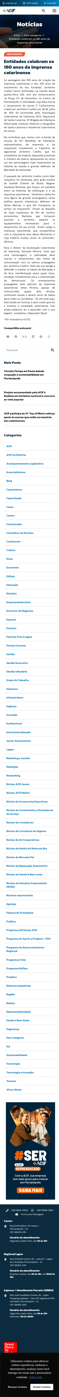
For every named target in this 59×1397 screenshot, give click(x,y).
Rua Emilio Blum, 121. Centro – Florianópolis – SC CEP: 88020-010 (24, 1229)
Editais (10, 576)
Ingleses (11, 706)
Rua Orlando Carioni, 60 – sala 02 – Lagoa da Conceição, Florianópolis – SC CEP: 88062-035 (31, 1262)
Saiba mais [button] (35, 1377)
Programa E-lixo (16, 960)
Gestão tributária (16, 671)
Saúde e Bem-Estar (17, 1020)
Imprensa (12, 689)
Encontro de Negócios (19, 611)
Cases (10, 507)
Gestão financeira (17, 663)
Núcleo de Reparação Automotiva (26, 866)
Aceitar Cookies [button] (42, 1387)
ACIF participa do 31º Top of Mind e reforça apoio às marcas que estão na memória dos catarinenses (29, 417)
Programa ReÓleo (17, 968)
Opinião (11, 904)
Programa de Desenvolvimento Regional (25, 949)
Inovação (12, 715)
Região (10, 994)
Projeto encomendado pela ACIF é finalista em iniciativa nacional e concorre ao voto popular (29, 396)
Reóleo (10, 1003)
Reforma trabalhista (18, 986)
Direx (9, 559)
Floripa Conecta (16, 645)
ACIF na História (16, 455)
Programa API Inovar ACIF (21, 930)
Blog (9, 481)
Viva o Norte (13, 1090)
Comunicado (14, 524)
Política (11, 921)
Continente (13, 541)
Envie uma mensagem (32, 1214)
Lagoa (10, 749)
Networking (13, 775)
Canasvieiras (14, 489)
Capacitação (14, 498)
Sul (8, 1046)
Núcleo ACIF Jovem (17, 784)
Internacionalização (18, 732)
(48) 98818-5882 (45, 1210)
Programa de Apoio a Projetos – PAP (28, 939)
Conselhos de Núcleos (20, 533)
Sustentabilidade (16, 1055)
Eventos (11, 628)
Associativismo (16, 472)
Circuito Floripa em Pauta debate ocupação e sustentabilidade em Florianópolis (24, 374)
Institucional (14, 723)
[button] (43, 10)
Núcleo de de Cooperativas (22, 840)
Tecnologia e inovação (20, 1072)
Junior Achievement (18, 741)
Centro (10, 515)
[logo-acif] (9, 10)
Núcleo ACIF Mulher (18, 793)
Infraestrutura (14, 697)
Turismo (11, 1081)
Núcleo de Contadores (20, 822)
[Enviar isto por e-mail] (8, 336)
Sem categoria (15, 1038)
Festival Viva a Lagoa (19, 637)
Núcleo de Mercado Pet (20, 857)
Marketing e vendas (18, 758)
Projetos (11, 977)
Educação (12, 585)
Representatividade (18, 1012)
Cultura (10, 550)
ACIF (9, 446)
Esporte (11, 619)
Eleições (11, 593)
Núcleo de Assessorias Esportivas (27, 801)
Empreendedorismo (18, 602)
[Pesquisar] (52, 350)
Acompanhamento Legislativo (24, 464)
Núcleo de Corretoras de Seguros (26, 831)
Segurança (12, 1029)
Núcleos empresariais (19, 895)
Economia (12, 567)
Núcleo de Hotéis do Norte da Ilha (26, 848)
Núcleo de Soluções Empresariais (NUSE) (26, 885)
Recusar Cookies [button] (17, 1387)
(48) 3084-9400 (19, 1210)
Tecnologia (13, 1064)
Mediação (12, 767)
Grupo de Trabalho (17, 680)
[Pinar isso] (41, 336)
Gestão (10, 654)
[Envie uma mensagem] (18, 1214)
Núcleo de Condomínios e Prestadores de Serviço (29, 812)
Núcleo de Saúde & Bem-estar (24, 874)
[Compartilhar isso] (16, 336)
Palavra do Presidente (19, 913)
